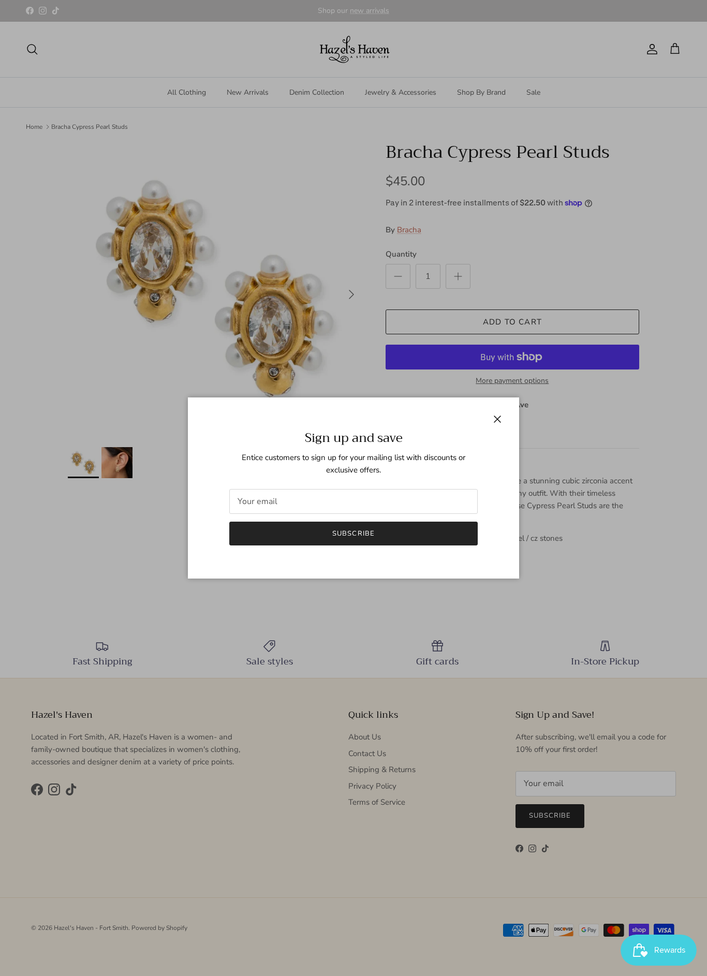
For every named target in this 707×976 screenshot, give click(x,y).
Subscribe (353, 533)
